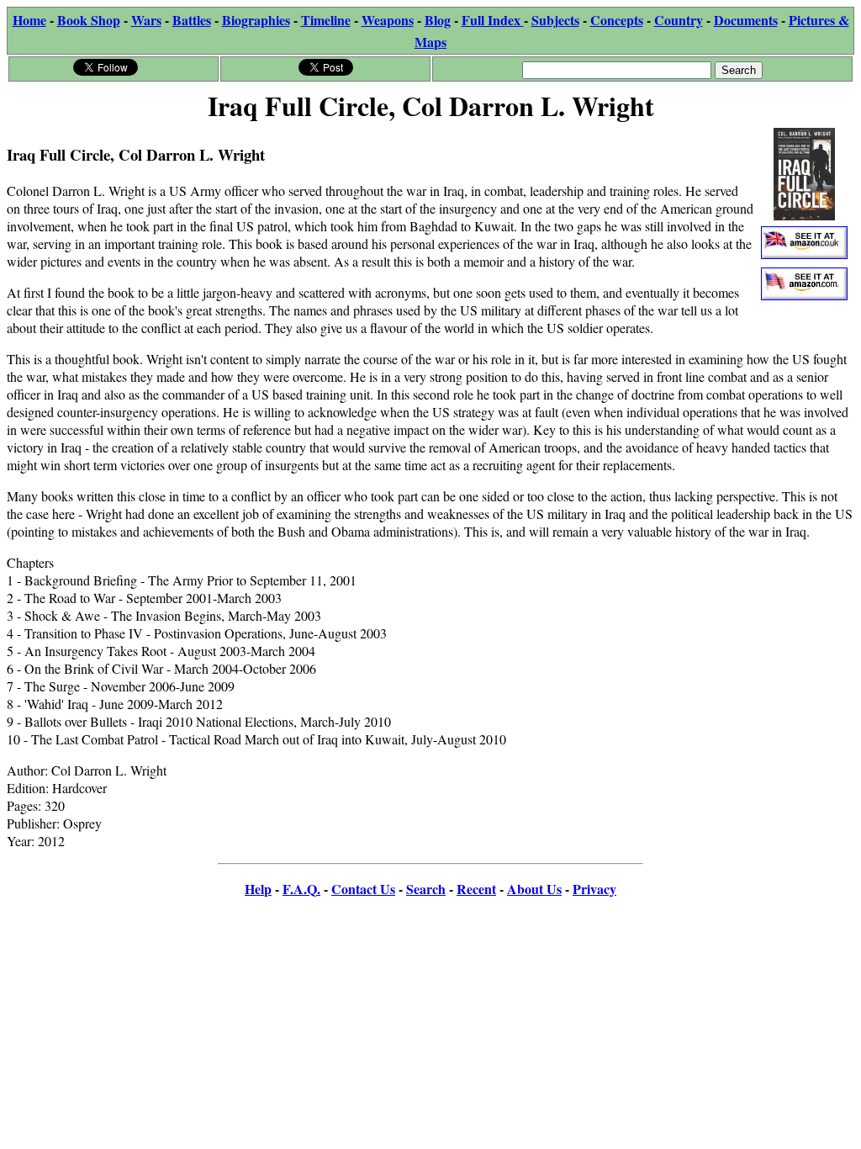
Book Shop (88, 19)
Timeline (326, 19)
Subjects (555, 19)
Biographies (256, 19)
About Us (534, 888)
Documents (746, 19)
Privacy (594, 888)
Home (29, 19)
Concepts (616, 19)
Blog (438, 19)
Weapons (388, 19)
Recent (476, 888)
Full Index (493, 19)
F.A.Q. (301, 888)
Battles (191, 19)
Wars (146, 19)
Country (678, 19)
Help (258, 888)
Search (426, 888)
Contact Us (363, 888)
